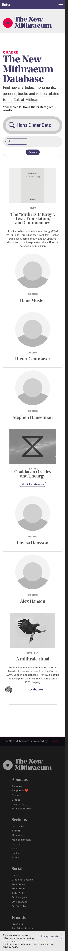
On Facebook (19, 901)
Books (15, 853)
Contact (16, 795)
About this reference (32, 484)
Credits (16, 799)
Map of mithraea (21, 839)
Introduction (18, 826)
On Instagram (20, 897)
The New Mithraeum (33, 23)
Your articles (19, 888)
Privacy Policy (20, 804)
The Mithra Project (22, 928)
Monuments (18, 835)
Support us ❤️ (20, 790)
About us (17, 786)
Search (32, 152)
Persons (16, 844)
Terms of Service (21, 808)
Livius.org (17, 923)
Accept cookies (50, 936)
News (15, 848)
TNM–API (17, 893)
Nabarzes (36, 689)
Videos (16, 857)
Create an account (22, 879)
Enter (15, 875)
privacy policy (10, 946)
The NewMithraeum (33, 765)
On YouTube (19, 906)
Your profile (18, 883)
